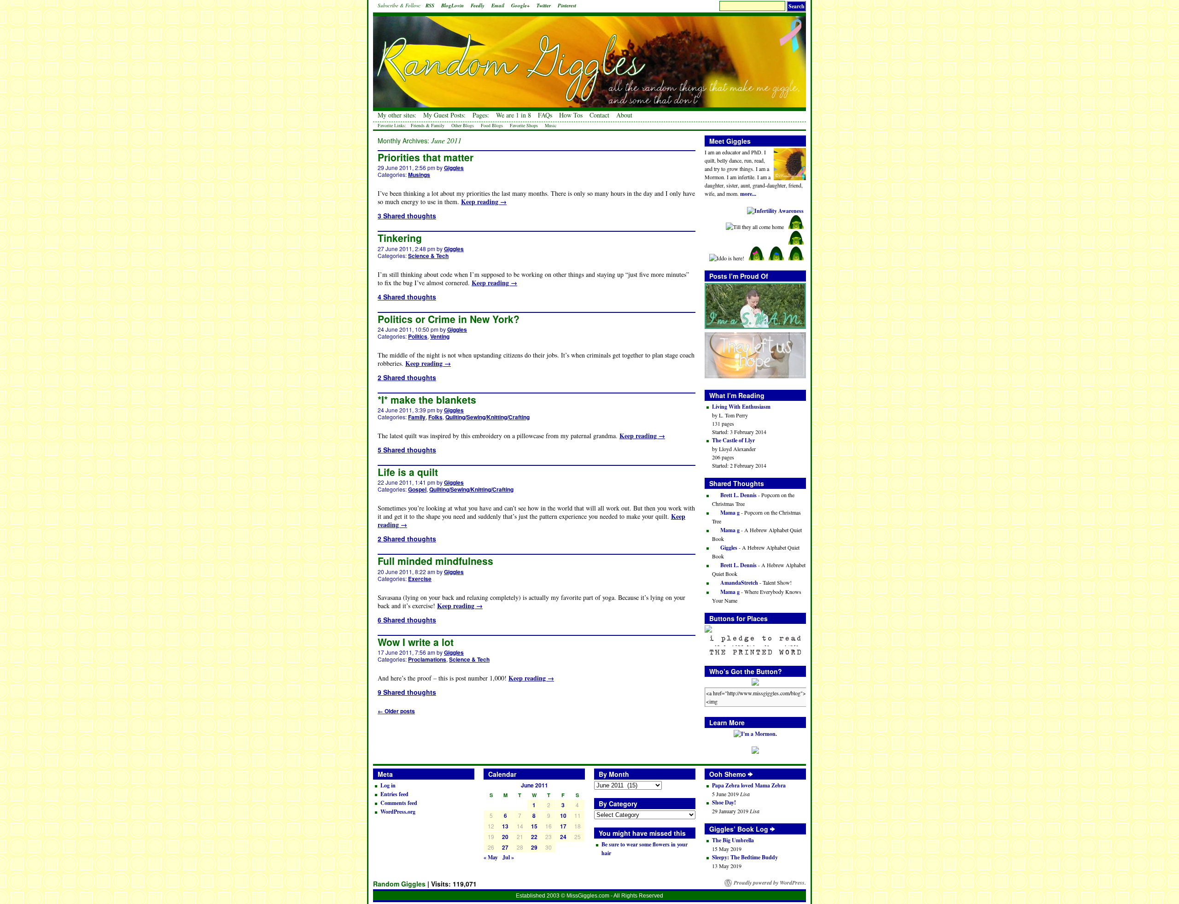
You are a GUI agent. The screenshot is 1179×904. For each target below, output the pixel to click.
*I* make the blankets (427, 399)
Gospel (417, 489)
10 (563, 815)
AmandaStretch (738, 583)
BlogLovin (452, 5)
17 (563, 826)
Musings (419, 174)
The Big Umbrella (733, 840)
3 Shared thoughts (407, 215)
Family (417, 417)
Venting (439, 336)
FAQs (545, 115)
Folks (435, 417)
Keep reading (484, 201)
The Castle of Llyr (733, 440)
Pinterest (567, 5)
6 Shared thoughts (407, 619)
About (624, 115)
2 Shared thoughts (407, 377)
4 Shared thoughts (407, 296)
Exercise (420, 579)
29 (534, 847)
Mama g (729, 513)
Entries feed (394, 794)
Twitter (544, 5)
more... (748, 194)
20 (505, 837)
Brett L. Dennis (738, 495)
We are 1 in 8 (513, 115)
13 (505, 826)
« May (491, 857)
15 (534, 826)
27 (505, 847)
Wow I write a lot (416, 642)
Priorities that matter (425, 157)
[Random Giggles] (589, 55)
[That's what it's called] (750, 774)
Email (497, 5)
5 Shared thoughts (407, 449)
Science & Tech (428, 256)
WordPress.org (397, 812)
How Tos (571, 115)
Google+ (520, 5)
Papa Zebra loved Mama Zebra (749, 785)
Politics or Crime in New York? (448, 319)
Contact (599, 115)
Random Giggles (399, 883)
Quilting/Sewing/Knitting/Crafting (487, 417)
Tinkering (400, 238)
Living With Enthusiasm (741, 407)
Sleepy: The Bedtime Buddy (745, 857)
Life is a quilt (408, 472)
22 (534, 837)
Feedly (477, 5)
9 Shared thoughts (407, 692)
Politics (417, 336)
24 (563, 837)
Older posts (396, 711)
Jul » (508, 857)
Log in (388, 785)
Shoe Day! (724, 802)
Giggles (454, 168)
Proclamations (427, 659)
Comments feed (398, 803)
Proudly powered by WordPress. (770, 882)
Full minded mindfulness (435, 561)
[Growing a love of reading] (772, 829)
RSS (430, 5)
